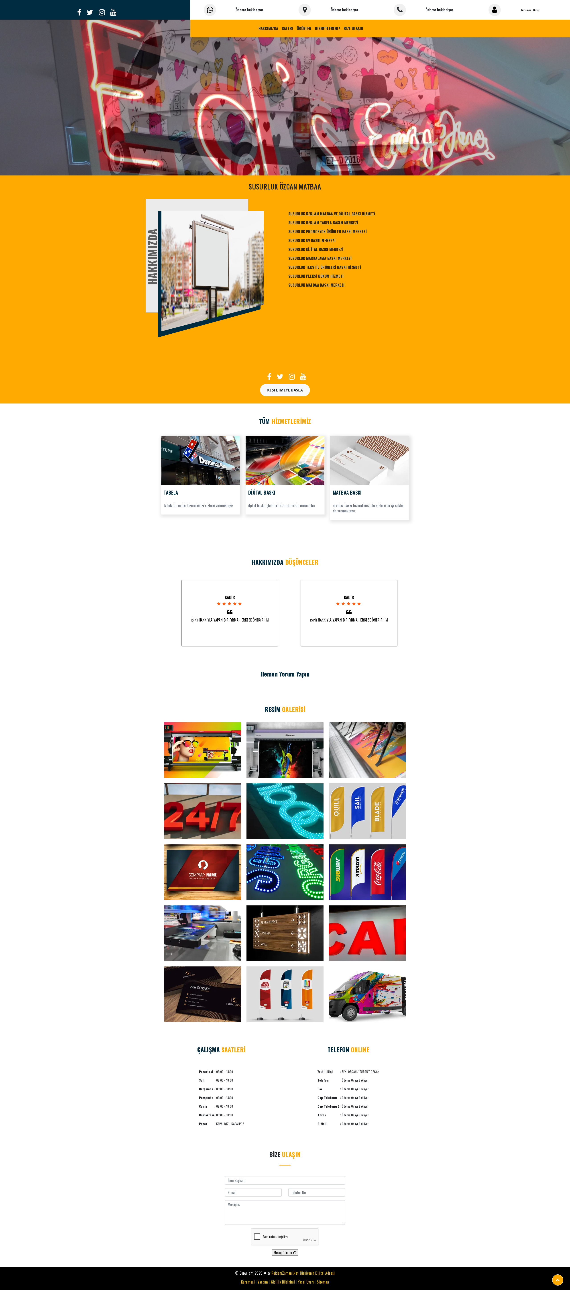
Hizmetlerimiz (327, 28)
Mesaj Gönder (283, 1252)
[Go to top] (557, 1280)
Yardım (263, 1282)
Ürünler (304, 28)
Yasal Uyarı (306, 1282)
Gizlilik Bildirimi (283, 1282)
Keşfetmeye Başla (285, 390)
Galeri (287, 28)
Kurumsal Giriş (530, 10)
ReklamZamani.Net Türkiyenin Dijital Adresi (303, 1273)
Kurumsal (248, 1282)
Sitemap (323, 1282)
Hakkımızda (268, 28)
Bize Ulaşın (353, 28)
